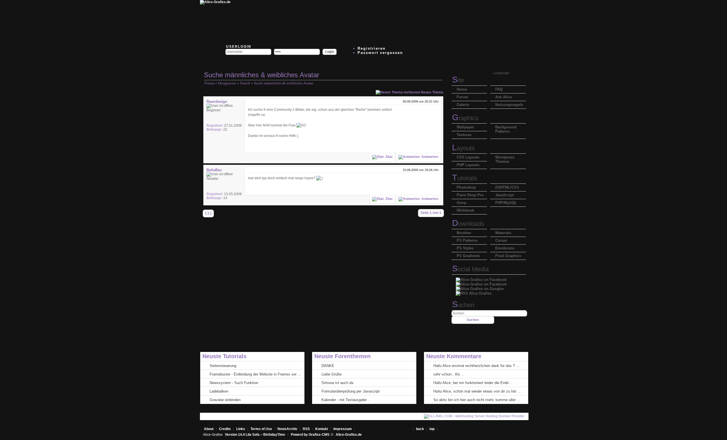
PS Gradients (468, 256)
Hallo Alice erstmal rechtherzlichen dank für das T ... (476, 366)
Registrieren (372, 48)
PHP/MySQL (506, 203)
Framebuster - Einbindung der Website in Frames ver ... (255, 374)
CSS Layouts (468, 157)
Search (245, 83)
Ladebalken (219, 391)
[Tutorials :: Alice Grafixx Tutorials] (358, 21)
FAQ (499, 89)
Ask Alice (503, 97)
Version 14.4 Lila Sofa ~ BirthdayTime (255, 435)
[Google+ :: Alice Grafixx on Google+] (480, 287)
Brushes (464, 233)
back (420, 429)
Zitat (388, 157)
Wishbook (465, 210)
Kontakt (321, 429)
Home (462, 89)
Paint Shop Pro (470, 195)
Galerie (463, 105)
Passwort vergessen (380, 53)
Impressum (342, 429)
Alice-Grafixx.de (349, 435)
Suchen (463, 304)
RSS (306, 429)
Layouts (463, 148)
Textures (464, 135)
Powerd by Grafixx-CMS (310, 435)
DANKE (327, 366)
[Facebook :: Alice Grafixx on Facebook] (481, 278)
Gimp (461, 203)
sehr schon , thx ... (449, 374)
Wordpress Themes (504, 159)
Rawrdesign (216, 101)
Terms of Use (261, 429)
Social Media (470, 269)
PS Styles (465, 248)
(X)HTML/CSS (507, 187)
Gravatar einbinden (225, 400)
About (209, 429)
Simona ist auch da (337, 383)
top (432, 429)
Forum (209, 83)
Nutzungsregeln (509, 105)
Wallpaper (465, 127)
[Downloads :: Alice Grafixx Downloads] (324, 21)
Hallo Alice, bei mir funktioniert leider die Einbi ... (473, 383)
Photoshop (466, 187)
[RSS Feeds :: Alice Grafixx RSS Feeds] (427, 21)
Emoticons (504, 248)
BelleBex (214, 170)
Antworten (429, 157)
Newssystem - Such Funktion (234, 383)
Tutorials (464, 178)
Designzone (227, 83)
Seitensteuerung (223, 366)
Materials (503, 233)
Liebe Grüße (331, 374)
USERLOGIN (238, 47)
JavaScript (504, 195)
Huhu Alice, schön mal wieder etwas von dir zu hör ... (477, 391)
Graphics (465, 118)
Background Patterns (506, 129)
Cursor (501, 240)
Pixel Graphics (508, 256)
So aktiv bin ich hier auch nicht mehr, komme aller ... (476, 400)
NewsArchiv (287, 429)
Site (458, 80)
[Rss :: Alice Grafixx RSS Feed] (474, 291)
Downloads (468, 223)
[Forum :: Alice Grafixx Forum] (290, 21)
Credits (225, 429)
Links (240, 429)
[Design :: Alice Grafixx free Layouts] (392, 21)
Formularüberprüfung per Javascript (350, 391)
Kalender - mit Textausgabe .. (345, 400)
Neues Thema (431, 92)
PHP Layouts (468, 165)
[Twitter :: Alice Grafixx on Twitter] (256, 21)
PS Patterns (467, 240)
